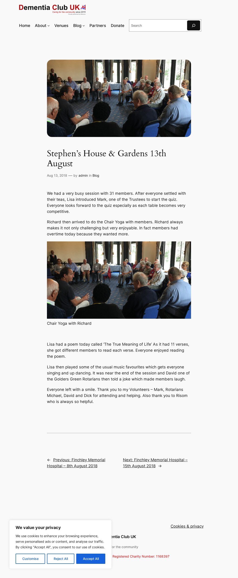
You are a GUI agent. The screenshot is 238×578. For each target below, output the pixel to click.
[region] (60, 544)
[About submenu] (48, 25)
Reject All (61, 559)
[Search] (193, 25)
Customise (30, 559)
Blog (96, 175)
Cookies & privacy (187, 526)
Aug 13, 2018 (57, 175)
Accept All (91, 559)
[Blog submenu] (84, 25)
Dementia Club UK (119, 536)
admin (83, 175)
